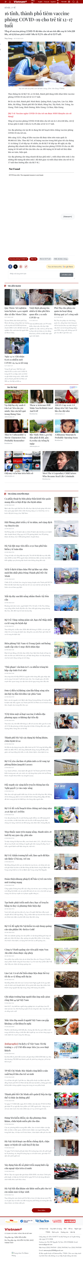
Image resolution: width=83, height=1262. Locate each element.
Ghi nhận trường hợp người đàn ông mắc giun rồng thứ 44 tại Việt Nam (27, 998)
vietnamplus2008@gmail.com (53, 1250)
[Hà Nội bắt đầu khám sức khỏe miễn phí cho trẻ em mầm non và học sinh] (66, 1195)
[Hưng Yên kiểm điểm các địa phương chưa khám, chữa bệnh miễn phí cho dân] (66, 1124)
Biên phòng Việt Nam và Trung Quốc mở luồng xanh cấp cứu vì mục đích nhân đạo (28, 645)
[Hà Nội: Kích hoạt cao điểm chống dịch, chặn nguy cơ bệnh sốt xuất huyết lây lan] (66, 1148)
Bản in (21, 266)
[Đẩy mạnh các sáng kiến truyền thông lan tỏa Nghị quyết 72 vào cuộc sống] (66, 791)
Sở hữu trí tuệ (43, 1229)
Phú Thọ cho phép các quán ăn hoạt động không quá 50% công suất (66, 311)
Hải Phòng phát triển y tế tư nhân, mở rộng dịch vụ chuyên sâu (28, 524)
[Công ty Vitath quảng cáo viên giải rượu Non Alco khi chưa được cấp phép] (66, 956)
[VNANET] (74, 1221)
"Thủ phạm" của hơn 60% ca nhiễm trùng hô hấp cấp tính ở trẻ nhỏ (26, 668)
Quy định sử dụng (56, 1229)
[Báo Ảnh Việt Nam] (55, 1221)
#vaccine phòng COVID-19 (18, 259)
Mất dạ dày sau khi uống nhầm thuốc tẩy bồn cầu (27, 598)
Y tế (13, 8)
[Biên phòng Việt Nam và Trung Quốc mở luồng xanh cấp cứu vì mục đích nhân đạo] (66, 650)
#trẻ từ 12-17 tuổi (45, 259)
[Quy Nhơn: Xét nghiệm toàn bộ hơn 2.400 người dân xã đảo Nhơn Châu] (17, 297)
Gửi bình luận (66, 275)
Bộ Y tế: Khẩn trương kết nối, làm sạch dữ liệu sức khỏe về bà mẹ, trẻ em (27, 857)
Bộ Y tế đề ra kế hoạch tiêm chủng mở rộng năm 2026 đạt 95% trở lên (28, 810)
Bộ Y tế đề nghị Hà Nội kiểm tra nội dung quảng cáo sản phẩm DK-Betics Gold (28, 927)
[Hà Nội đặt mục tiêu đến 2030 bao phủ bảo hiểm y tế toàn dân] (66, 552)
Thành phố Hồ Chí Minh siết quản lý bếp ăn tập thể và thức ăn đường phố (28, 1096)
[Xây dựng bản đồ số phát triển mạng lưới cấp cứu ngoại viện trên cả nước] (66, 1171)
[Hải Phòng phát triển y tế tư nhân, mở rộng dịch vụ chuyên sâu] (66, 529)
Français (46, 2)
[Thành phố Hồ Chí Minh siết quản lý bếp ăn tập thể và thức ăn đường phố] (66, 1101)
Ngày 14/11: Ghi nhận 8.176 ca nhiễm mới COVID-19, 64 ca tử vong (16, 359)
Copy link (26, 266)
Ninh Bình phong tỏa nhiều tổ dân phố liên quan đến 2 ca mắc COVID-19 (39, 312)
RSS (65, 1229)
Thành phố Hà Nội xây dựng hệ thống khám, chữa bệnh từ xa (26, 739)
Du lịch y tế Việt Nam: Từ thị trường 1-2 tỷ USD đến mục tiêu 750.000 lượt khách (27, 1047)
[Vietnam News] (28, 1221)
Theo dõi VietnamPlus (55, 267)
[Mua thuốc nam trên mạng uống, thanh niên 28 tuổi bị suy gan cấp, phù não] (66, 838)
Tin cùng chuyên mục (18, 494)
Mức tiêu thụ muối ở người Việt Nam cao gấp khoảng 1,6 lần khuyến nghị (27, 1022)
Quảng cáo (64, 1232)
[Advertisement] (41, 235)
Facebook (10, 266)
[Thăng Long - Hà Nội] (69, 2)
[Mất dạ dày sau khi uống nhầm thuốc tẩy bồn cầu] (66, 603)
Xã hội (7, 8)
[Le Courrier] (42, 1221)
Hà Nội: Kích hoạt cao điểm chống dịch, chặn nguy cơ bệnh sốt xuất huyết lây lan (27, 1143)
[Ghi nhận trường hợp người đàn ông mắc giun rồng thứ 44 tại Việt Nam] (66, 1003)
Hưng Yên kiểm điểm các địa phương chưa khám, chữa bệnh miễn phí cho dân (25, 1119)
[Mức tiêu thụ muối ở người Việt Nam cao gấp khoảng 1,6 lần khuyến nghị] (66, 1027)
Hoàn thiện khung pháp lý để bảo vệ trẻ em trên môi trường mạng (28, 880)
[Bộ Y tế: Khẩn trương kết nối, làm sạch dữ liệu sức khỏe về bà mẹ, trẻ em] (66, 862)
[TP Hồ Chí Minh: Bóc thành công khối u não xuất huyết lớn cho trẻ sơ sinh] (66, 1077)
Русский (63, 1)
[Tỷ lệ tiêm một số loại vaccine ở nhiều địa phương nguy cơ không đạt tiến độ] (66, 720)
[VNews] (65, 1221)
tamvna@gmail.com (45, 1244)
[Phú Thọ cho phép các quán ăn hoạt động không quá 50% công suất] (66, 297)
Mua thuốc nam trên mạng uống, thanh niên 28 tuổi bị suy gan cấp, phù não (28, 833)
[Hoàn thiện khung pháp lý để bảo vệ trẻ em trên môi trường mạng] (66, 885)
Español (53, 2)
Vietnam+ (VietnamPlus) (20, 1)
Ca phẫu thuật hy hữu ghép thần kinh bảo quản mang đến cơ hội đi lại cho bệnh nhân (28, 500)
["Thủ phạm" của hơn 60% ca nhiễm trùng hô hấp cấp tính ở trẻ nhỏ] (66, 673)
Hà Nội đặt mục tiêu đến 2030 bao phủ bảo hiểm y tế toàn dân (26, 547)
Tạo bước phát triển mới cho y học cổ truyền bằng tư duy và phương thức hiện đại (26, 904)
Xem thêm (41, 1210)
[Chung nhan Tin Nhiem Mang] (21, 1254)
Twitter (15, 266)
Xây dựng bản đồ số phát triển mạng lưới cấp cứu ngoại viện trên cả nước (27, 1166)
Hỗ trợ (70, 1229)
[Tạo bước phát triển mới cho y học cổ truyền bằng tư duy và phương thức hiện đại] (66, 909)
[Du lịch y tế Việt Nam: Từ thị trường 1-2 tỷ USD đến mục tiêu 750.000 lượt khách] (66, 1050)
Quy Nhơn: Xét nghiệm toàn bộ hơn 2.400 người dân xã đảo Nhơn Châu (16, 311)
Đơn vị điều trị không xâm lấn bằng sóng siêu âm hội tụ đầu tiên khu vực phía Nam (27, 692)
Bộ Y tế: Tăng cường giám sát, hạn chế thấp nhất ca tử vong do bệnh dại (28, 621)
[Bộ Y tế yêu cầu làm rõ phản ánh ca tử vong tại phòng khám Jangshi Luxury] (66, 767)
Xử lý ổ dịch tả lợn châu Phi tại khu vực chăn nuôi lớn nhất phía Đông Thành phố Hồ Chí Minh (26, 572)
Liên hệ (72, 1232)
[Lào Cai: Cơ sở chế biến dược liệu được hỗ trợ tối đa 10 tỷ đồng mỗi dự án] (66, 979)
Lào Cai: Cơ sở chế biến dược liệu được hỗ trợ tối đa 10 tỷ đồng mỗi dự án (27, 975)
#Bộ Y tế (33, 259)
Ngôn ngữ (77, 1229)
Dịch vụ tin (55, 1232)
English (40, 2)
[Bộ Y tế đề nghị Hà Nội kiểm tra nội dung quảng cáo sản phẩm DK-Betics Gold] (66, 932)
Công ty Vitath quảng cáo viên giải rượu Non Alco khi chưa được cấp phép (26, 951)
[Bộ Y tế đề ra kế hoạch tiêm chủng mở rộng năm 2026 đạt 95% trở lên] (66, 815)
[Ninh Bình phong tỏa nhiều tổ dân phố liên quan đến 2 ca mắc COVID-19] (41, 297)
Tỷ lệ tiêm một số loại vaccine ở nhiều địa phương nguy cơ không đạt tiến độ (25, 715)
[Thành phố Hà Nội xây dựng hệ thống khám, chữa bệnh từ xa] (66, 744)
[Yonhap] (12, 1221)
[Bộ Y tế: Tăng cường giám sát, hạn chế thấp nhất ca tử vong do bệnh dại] (66, 626)
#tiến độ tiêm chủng (60, 259)
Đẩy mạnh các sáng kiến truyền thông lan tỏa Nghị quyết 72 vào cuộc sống (27, 786)
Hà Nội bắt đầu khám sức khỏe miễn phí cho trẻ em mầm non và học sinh (28, 1190)
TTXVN (48, 1232)
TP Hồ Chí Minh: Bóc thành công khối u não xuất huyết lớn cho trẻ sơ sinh (26, 1072)
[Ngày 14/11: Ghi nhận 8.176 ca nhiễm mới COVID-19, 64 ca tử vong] (17, 346)
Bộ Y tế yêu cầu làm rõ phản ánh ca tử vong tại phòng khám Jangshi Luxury (27, 763)
